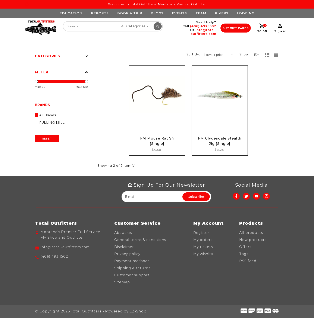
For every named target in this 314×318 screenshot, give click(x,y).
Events (179, 13)
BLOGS (157, 13)
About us (123, 233)
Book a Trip (129, 13)
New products (252, 240)
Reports (100, 13)
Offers (245, 247)
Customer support (132, 275)
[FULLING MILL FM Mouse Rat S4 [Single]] (157, 94)
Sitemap (122, 282)
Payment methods (132, 261)
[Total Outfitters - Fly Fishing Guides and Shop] (40, 28)
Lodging (245, 13)
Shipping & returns (132, 268)
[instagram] (266, 196)
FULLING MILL (52, 123)
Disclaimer (124, 247)
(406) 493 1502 (203, 26)
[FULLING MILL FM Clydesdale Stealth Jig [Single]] (220, 94)
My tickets (203, 247)
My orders (202, 240)
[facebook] (236, 196)
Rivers (221, 13)
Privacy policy (127, 254)
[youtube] (256, 196)
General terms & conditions (140, 240)
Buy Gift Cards (236, 28)
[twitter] (246, 196)
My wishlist (203, 254)
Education (71, 13)
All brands (47, 115)
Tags (243, 254)
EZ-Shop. (138, 311)
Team (200, 13)
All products (251, 233)
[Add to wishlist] (178, 73)
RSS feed (248, 261)
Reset (47, 138)
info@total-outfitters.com (203, 32)
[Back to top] (301, 305)
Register (201, 233)
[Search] (158, 26)
